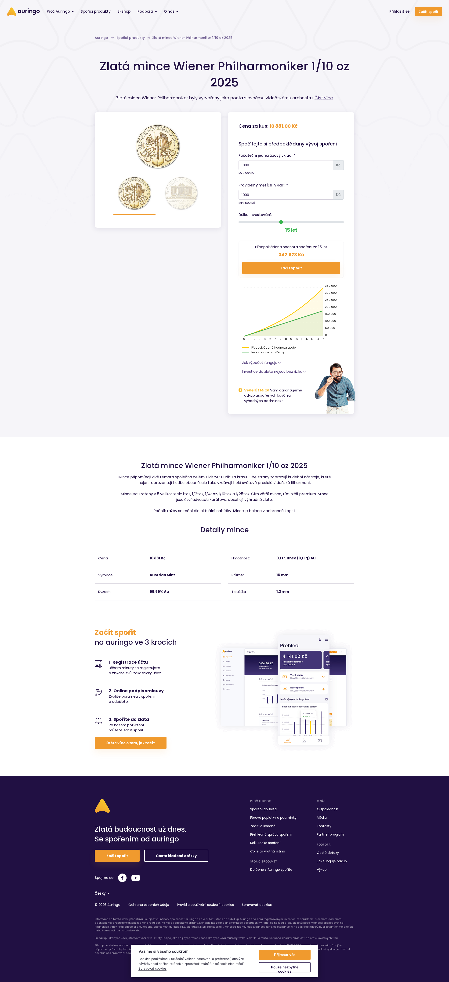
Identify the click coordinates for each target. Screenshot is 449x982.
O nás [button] (170, 11)
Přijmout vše (284, 954)
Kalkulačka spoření (265, 843)
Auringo (102, 37)
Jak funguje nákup (332, 861)
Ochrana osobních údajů (148, 904)
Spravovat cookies (257, 904)
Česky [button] (101, 893)
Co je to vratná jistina (267, 851)
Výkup (322, 869)
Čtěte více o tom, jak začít (130, 742)
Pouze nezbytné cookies (284, 968)
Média (322, 817)
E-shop (124, 11)
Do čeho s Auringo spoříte (271, 869)
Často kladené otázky (176, 855)
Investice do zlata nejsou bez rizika (272, 371)
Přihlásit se (399, 11)
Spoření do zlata (263, 809)
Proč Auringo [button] (59, 11)
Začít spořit (428, 11)
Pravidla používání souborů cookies (205, 904)
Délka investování (255, 214)
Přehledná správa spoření (271, 834)
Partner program (330, 834)
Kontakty (324, 826)
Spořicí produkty (96, 11)
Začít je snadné (262, 826)
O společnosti (328, 809)
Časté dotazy (328, 852)
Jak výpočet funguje (260, 362)
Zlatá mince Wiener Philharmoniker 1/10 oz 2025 (192, 37)
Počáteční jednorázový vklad (265, 155)
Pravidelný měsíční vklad (261, 185)
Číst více (324, 98)
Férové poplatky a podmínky (273, 817)
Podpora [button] (146, 11)
